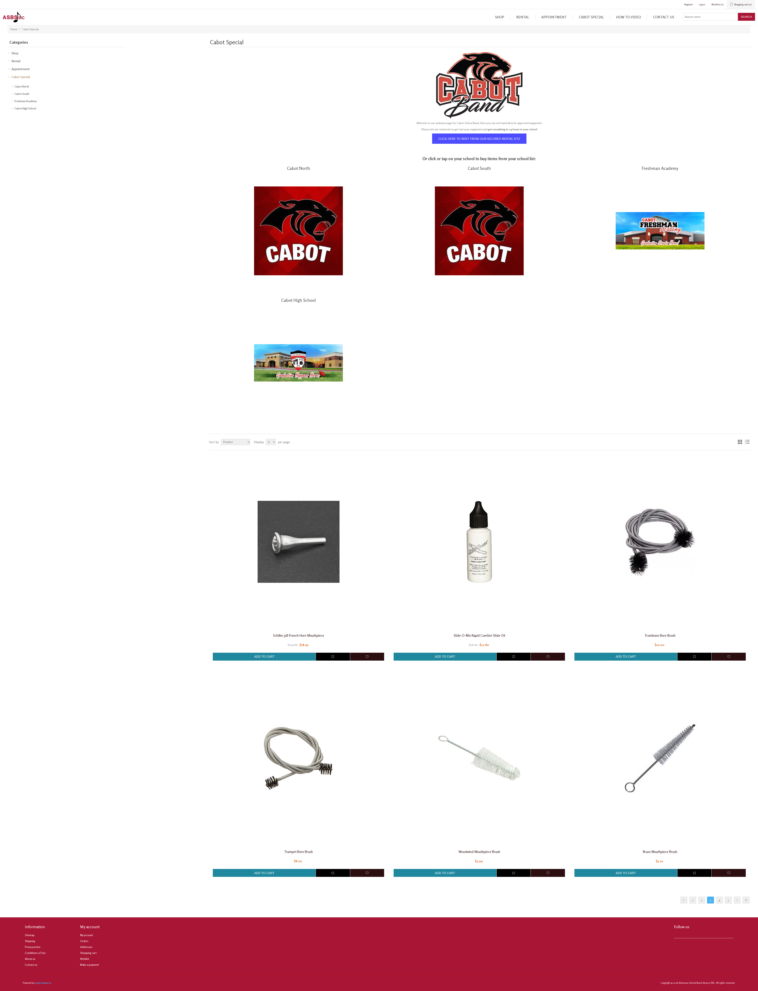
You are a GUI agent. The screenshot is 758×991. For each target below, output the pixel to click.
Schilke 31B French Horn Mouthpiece (298, 635)
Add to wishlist (367, 657)
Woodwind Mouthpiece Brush (479, 852)
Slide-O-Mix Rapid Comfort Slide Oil (479, 635)
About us (30, 958)
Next (737, 900)
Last (746, 900)
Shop (499, 17)
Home (13, 29)
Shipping (30, 941)
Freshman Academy (25, 101)
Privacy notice (32, 947)
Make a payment (89, 964)
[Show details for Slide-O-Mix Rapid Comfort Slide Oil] (479, 542)
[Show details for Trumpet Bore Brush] (298, 758)
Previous (683, 900)
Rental (522, 17)
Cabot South (21, 93)
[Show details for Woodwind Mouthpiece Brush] (479, 758)
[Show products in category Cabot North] (298, 231)
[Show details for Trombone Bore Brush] (660, 542)
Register (688, 4)
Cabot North (21, 86)
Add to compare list (333, 657)
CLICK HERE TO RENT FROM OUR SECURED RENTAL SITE (479, 139)
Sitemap (30, 935)
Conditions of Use (35, 952)
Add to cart (264, 656)
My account (86, 935)
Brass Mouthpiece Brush (660, 852)
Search (746, 16)
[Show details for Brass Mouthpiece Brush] (660, 758)
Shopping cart (88, 952)
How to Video (628, 17)
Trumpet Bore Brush (298, 852)
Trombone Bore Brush (659, 635)
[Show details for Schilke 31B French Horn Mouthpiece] (298, 542)
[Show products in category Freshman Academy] (660, 231)
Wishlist (84, 958)
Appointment (554, 17)
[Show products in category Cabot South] (479, 231)
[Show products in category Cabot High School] (298, 363)
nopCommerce (43, 982)
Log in (702, 4)
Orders (84, 941)
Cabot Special (591, 17)
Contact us (663, 17)
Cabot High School (25, 108)
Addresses (86, 947)
